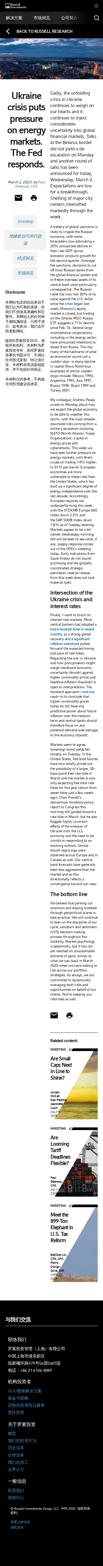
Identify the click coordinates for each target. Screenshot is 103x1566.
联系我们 (16, 1490)
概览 (12, 1433)
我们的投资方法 (22, 1440)
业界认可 (16, 1469)
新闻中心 (16, 1497)
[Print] (33, 198)
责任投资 (16, 1412)
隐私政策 (17, 1527)
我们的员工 (18, 1462)
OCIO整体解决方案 (24, 1390)
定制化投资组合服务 (26, 1405)
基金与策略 (18, 1398)
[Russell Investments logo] (15, 5)
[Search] (96, 18)
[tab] (96, 6)
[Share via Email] (18, 198)
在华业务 (16, 1455)
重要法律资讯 (20, 1522)
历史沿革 (16, 1447)
